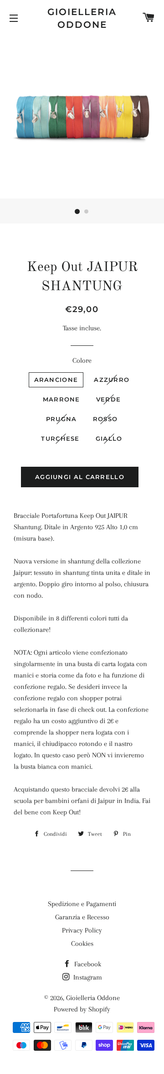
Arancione (56, 379)
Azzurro (111, 379)
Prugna (61, 418)
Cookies (82, 943)
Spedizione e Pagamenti (82, 904)
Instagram (87, 977)
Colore (82, 360)
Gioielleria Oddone (82, 18)
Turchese (60, 438)
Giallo (109, 438)
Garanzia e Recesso (82, 917)
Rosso (105, 418)
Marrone (61, 399)
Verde (108, 399)
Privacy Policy (82, 930)
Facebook (86, 964)
